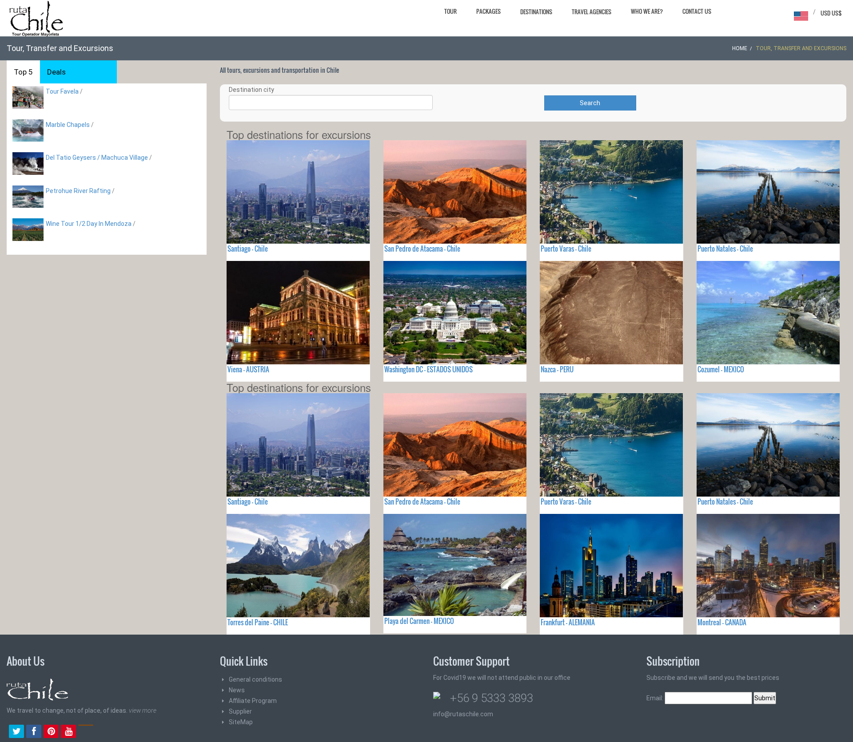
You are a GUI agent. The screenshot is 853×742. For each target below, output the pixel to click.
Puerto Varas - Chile (566, 248)
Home (739, 48)
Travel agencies (591, 11)
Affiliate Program (253, 700)
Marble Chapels (68, 124)
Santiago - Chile (247, 248)
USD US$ (831, 12)
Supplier (240, 711)
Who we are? (647, 11)
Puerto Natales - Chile (725, 248)
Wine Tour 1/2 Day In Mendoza (89, 223)
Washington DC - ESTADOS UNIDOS (428, 369)
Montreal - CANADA (722, 622)
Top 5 (23, 71)
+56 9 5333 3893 (491, 698)
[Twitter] (16, 732)
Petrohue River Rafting (78, 190)
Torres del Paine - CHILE (257, 622)
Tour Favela (62, 91)
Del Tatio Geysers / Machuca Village (97, 157)
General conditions (255, 679)
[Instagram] (85, 732)
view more (142, 710)
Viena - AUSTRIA (248, 369)
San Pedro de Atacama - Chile (422, 248)
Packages (488, 11)
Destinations (536, 11)
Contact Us (696, 11)
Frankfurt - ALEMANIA (568, 622)
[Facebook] (33, 732)
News (237, 690)
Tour (450, 11)
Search (590, 103)
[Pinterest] (51, 732)
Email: (655, 698)
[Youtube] (68, 732)
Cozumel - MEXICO (721, 369)
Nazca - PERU (557, 369)
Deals (56, 71)
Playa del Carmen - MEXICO (419, 621)
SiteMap (241, 722)
